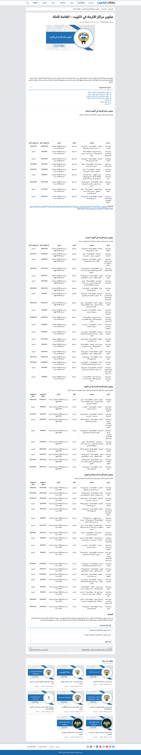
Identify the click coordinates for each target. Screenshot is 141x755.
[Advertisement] (70, 63)
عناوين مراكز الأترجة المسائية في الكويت (98, 98)
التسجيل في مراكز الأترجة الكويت (38, 650)
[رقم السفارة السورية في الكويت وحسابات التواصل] (99, 727)
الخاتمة (108, 100)
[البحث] (27, 2)
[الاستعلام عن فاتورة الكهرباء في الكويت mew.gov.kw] (99, 702)
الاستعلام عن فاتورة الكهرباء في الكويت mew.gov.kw (97, 650)
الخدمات (103, 9)
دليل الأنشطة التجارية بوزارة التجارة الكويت (60, 206)
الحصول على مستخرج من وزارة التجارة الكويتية (90, 208)
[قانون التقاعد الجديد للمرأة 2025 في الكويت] (70, 702)
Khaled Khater (105, 22)
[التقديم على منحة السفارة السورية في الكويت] (70, 727)
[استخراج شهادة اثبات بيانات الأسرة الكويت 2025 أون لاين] (41, 702)
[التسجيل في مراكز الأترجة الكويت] (99, 677)
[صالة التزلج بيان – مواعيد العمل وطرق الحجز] (70, 677)
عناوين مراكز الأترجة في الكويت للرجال (99, 92)
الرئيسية (110, 9)
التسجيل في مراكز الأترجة (100, 206)
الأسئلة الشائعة (105, 102)
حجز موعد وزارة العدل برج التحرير (82, 206)
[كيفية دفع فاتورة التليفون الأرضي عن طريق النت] (41, 677)
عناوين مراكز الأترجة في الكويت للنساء (99, 94)
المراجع (108, 104)
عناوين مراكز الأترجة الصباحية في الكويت (98, 96)
